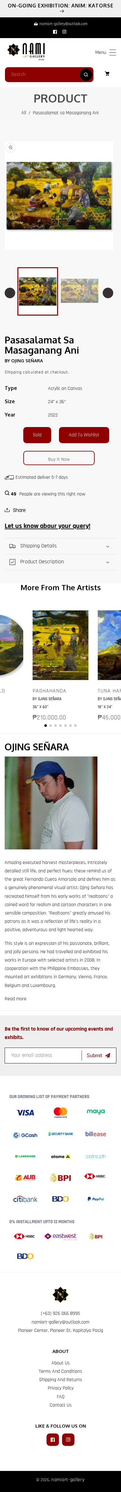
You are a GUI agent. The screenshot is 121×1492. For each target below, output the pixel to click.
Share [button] (19, 510)
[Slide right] (108, 293)
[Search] (86, 74)
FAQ (61, 1397)
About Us (61, 1363)
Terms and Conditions (60, 1371)
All (23, 113)
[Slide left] (10, 293)
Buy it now (59, 459)
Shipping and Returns (60, 1379)
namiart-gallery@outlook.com (60, 1322)
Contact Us (61, 1405)
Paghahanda (49, 691)
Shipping (13, 372)
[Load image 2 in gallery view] (79, 291)
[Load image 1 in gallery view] (37, 291)
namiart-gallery (68, 1480)
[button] (112, 52)
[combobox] (49, 74)
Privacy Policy (61, 1388)
